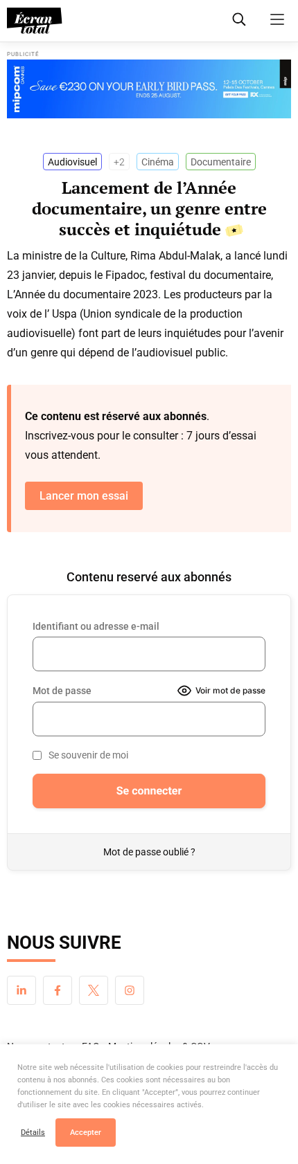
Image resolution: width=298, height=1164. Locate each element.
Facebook (57, 990)
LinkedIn (21, 990)
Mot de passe (62, 690)
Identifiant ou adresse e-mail (96, 626)
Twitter (93, 990)
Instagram (129, 990)
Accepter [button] (85, 1132)
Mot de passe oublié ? (149, 851)
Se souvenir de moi (88, 755)
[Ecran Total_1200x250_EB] (149, 89)
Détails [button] (33, 1132)
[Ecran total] (34, 21)
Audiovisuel (72, 161)
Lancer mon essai (84, 495)
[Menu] (277, 19)
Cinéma (157, 161)
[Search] (239, 19)
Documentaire (221, 161)
